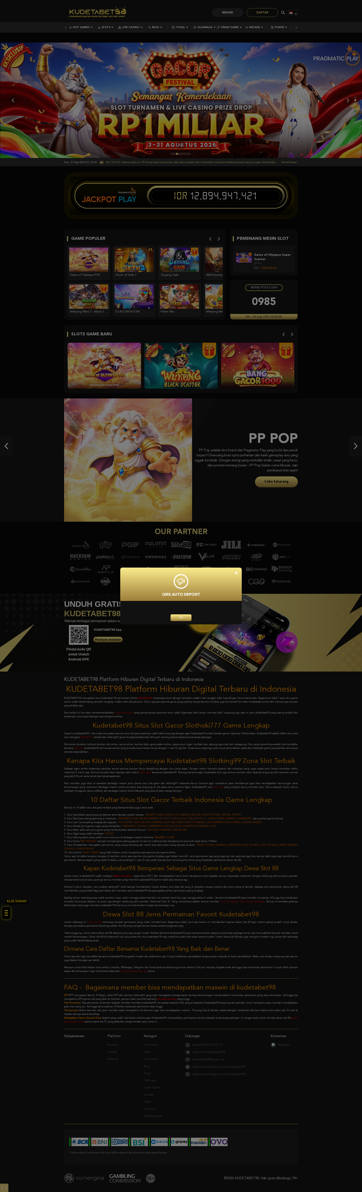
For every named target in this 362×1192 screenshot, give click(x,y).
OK (181, 617)
